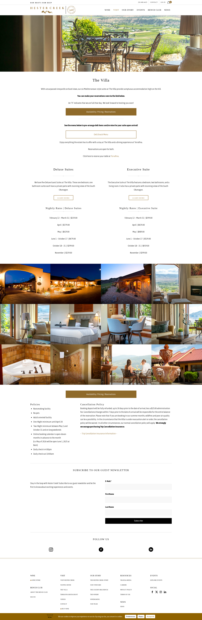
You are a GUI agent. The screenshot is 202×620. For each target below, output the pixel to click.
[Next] (200, 43)
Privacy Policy (126, 590)
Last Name (109, 507)
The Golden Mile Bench (99, 590)
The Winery (94, 594)
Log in (163, 2)
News (122, 606)
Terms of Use (125, 594)
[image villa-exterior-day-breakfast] (126, 364)
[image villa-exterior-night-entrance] (25, 284)
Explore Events (156, 580)
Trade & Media (125, 580)
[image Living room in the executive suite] (25, 324)
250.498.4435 (142, 2)
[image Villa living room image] (177, 324)
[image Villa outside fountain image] (177, 364)
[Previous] (2, 43)
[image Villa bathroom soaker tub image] (25, 364)
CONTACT (154, 2)
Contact (63, 604)
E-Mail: (108, 481)
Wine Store (36, 580)
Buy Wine (65, 609)
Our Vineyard (95, 585)
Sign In (33, 597)
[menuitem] (143, 2)
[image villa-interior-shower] (75, 364)
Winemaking (95, 599)
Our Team (94, 604)
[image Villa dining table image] (126, 324)
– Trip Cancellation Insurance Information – (98, 433)
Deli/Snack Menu (101, 134)
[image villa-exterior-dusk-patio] (126, 284)
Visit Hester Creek (67, 580)
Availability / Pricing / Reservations (101, 111)
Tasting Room (65, 585)
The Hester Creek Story (99, 580)
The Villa (64, 590)
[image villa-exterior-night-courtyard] (75, 284)
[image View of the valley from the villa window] (177, 284)
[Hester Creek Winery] (52, 10)
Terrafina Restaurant (69, 594)
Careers (123, 585)
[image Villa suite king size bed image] (75, 324)
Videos (63, 599)
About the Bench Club (38, 592)
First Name (109, 494)
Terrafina (115, 156)
